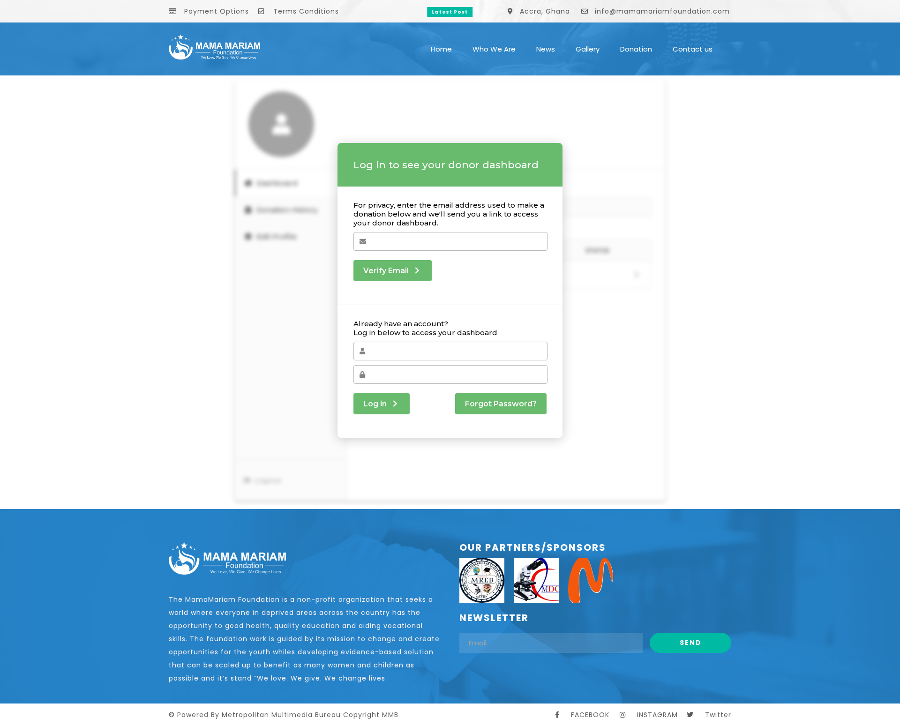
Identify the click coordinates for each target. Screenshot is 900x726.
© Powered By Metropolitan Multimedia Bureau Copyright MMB (283, 714)
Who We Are (494, 49)
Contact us (692, 49)
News (545, 49)
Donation (636, 49)
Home (441, 49)
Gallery (588, 49)
